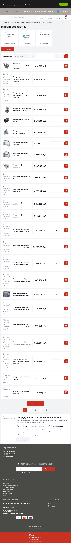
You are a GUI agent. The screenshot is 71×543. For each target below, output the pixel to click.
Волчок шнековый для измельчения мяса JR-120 (21, 280)
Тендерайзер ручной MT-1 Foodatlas (21, 392)
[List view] (62, 56)
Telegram (52, 506)
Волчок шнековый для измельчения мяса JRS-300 (22, 343)
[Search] (35, 17)
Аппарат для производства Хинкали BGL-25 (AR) (22, 109)
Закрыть (63, 4)
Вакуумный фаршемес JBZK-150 (22, 177)
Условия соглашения (33, 472)
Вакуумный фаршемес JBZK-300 (20, 204)
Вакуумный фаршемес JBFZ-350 (20, 143)
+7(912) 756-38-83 (9, 454)
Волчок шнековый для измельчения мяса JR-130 (21, 294)
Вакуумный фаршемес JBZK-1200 (20, 166)
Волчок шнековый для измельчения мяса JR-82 (21, 326)
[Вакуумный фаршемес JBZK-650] (6, 216)
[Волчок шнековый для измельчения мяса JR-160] (6, 308)
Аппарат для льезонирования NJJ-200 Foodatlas (21, 66)
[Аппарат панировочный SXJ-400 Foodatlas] (6, 132)
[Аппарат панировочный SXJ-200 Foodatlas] (6, 120)
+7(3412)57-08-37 (9, 456)
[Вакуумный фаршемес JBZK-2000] (6, 191)
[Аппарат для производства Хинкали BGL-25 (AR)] (6, 109)
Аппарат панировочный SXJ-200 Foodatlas (21, 121)
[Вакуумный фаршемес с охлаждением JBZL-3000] (6, 246)
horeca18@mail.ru (9, 507)
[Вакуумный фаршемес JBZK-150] (6, 178)
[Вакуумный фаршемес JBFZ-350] (6, 143)
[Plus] (60, 66)
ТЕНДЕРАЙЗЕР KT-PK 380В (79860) (21, 378)
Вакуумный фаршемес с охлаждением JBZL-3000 (21, 246)
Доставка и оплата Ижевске (10, 485)
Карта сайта (6, 491)
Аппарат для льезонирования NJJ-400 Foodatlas (21, 79)
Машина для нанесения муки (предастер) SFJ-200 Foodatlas (21, 361)
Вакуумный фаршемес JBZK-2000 (20, 191)
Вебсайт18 (40, 526)
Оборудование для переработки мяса (31, 22)
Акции (4, 495)
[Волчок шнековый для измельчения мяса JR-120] (6, 280)
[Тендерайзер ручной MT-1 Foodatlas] (6, 392)
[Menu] (2, 11)
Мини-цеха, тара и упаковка (11, 22)
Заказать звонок (40, 11)
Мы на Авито (64, 11)
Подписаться (48, 469)
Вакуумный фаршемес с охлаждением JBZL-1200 (21, 230)
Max (51, 503)
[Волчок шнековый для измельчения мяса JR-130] (6, 294)
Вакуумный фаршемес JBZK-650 (20, 216)
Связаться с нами (8, 489)
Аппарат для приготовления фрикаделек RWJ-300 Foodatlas (22, 95)
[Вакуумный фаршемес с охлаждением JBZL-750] (6, 263)
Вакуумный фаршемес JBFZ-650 (20, 154)
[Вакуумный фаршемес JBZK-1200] (6, 166)
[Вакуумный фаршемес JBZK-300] (6, 204)
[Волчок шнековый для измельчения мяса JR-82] (6, 325)
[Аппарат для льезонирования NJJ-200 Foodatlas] (6, 66)
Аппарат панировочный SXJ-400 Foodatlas (21, 132)
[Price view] (66, 56)
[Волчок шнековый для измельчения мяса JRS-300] (6, 343)
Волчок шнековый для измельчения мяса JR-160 (21, 308)
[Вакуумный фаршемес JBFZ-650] (6, 154)
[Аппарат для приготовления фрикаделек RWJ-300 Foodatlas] (6, 95)
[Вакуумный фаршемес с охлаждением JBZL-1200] (6, 230)
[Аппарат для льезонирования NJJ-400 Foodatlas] (6, 79)
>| (46, 410)
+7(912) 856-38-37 (9, 451)
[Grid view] (57, 56)
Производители (7, 493)
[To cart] (66, 66)
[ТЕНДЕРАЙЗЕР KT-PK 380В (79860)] (6, 378)
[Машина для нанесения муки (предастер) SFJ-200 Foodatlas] (6, 361)
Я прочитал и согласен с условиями (36, 472)
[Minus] (52, 66)
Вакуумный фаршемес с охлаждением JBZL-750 (21, 263)
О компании (6, 483)
